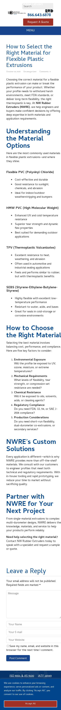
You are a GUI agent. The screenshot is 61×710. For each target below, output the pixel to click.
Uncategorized (29, 71)
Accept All (30, 704)
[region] (30, 694)
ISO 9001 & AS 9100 (22, 676)
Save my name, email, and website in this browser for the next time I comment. (32, 648)
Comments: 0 (45, 71)
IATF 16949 (45, 676)
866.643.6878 (39, 15)
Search (49, 10)
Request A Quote (38, 22)
